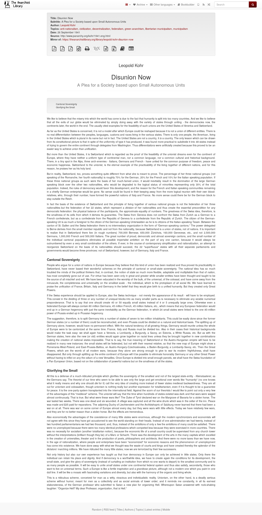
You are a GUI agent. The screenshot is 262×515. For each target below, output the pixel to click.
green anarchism (134, 28)
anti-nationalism (69, 28)
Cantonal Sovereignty (66, 103)
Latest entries (152, 509)
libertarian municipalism (158, 28)
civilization (85, 28)
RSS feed (109, 509)
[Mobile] (198, 4)
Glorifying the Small (65, 107)
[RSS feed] (203, 4)
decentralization (101, 28)
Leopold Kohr (68, 25)
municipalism (180, 28)
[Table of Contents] (128, 4)
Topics (139, 509)
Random (97, 509)
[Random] (209, 4)
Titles (120, 509)
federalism (117, 28)
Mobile (166, 509)
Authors (129, 509)
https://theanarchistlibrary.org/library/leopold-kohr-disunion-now (97, 39)
